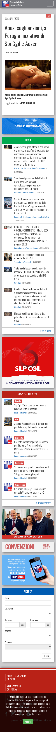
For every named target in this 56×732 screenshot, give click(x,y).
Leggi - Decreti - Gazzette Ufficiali (26, 248)
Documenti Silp (20, 217)
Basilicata (19, 437)
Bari (16, 419)
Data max (34, 619)
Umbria (18, 401)
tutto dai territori (43, 503)
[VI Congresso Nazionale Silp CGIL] (28, 362)
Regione (8, 630)
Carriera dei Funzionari (22, 168)
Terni (48, 15)
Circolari (17, 192)
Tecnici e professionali (22, 262)
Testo (7, 597)
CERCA (46, 655)
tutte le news (45, 331)
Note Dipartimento (39, 168)
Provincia (8, 641)
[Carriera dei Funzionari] (28, 126)
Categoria (9, 608)
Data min (8, 619)
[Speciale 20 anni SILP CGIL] (28, 524)
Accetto (28, 721)
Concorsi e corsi (28, 192)
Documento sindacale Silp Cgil (37, 217)
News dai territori (12, 52)
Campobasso (20, 484)
